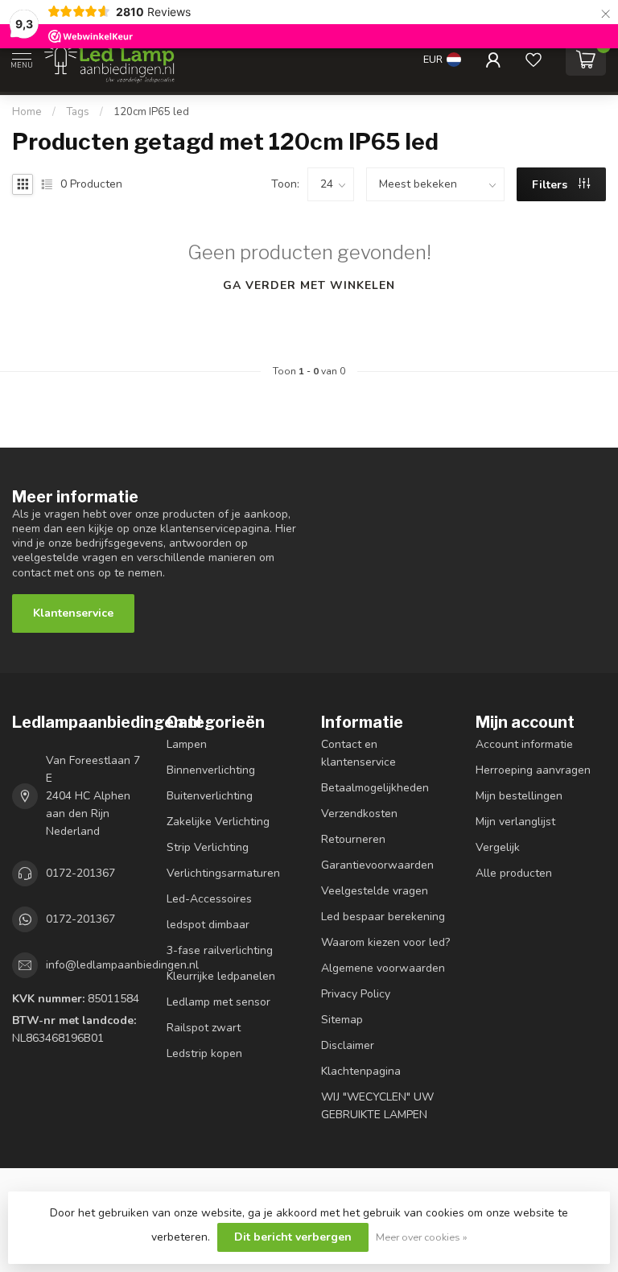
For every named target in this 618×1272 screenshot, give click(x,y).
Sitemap (342, 1019)
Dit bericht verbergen (293, 1237)
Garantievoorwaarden (377, 865)
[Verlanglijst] (533, 59)
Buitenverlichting (210, 795)
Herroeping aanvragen (533, 770)
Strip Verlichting (208, 847)
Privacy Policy (355, 993)
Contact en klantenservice (358, 753)
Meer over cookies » (422, 1237)
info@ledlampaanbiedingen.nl (122, 965)
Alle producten (514, 873)
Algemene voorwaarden (383, 968)
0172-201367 (80, 873)
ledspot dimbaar (208, 924)
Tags (77, 112)
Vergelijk (498, 847)
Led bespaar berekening (383, 916)
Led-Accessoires (209, 899)
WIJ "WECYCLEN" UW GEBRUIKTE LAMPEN (377, 1105)
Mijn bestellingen (519, 795)
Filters (551, 184)
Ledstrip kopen (204, 1053)
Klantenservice (73, 613)
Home (27, 112)
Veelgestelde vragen (374, 890)
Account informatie (524, 744)
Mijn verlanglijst (515, 821)
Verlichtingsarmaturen (223, 873)
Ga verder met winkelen (309, 285)
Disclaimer (347, 1045)
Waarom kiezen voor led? (385, 942)
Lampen (187, 744)
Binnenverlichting (211, 770)
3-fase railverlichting (220, 950)
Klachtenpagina (361, 1071)
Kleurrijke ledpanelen (221, 976)
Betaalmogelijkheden (375, 787)
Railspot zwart (204, 1027)
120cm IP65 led (151, 112)
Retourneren (353, 839)
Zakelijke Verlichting (218, 821)
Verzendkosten (359, 813)
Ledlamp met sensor (218, 1002)
